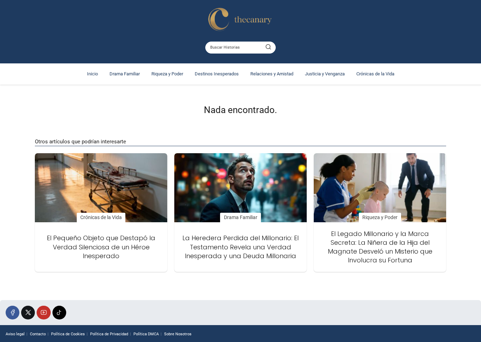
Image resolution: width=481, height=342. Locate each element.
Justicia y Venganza (325, 73)
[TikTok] (59, 312)
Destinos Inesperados (217, 73)
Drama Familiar (125, 73)
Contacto (38, 334)
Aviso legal (15, 334)
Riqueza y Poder (167, 73)
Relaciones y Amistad (271, 73)
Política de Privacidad (109, 334)
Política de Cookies (68, 334)
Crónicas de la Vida (375, 73)
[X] (28, 312)
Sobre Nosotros (178, 334)
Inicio (92, 73)
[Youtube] (43, 312)
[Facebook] (12, 312)
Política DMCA (146, 334)
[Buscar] (268, 47)
